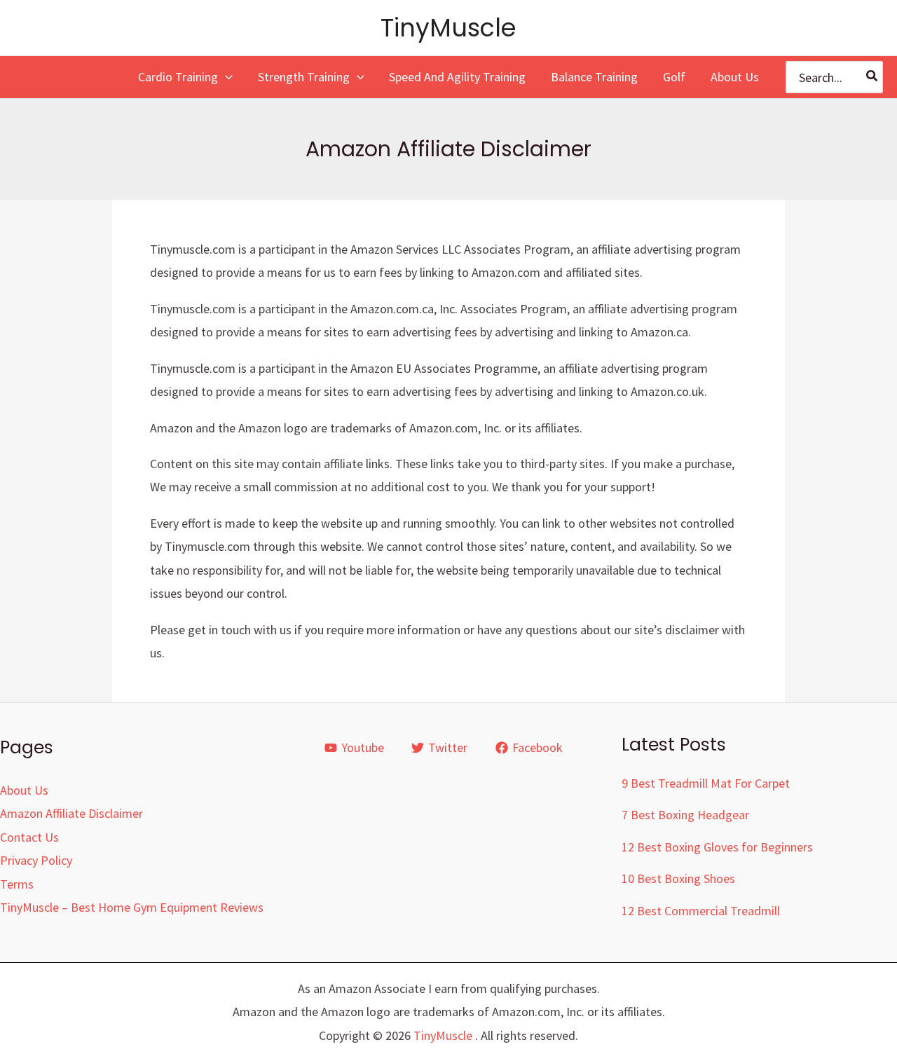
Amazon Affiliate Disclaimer (71, 813)
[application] (225, 77)
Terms (17, 884)
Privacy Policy (36, 860)
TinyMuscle (448, 28)
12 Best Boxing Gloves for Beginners (717, 847)
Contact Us (29, 837)
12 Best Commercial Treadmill (701, 911)
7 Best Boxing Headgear (685, 815)
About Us (24, 790)
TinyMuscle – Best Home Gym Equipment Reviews (131, 907)
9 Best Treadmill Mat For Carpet (706, 783)
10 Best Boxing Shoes (678, 878)
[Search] (872, 77)
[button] (185, 77)
